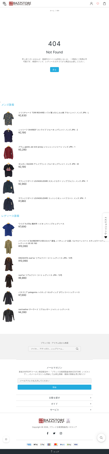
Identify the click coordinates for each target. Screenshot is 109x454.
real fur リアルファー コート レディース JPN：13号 (40, 275)
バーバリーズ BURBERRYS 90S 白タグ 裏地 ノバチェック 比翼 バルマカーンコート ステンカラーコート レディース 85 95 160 (61, 242)
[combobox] (54, 348)
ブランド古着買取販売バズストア (20, 4)
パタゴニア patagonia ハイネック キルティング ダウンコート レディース (49, 292)
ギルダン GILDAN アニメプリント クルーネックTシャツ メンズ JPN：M (48, 164)
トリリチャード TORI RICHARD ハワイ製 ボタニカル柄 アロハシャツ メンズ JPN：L (53, 112)
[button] (101, 438)
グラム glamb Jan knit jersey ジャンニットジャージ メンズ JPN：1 (46, 147)
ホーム (52, 10)
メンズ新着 (7, 104)
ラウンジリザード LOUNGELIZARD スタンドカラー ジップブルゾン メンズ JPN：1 (53, 181)
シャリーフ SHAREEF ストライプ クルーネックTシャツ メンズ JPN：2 (48, 130)
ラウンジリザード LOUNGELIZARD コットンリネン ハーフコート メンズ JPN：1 (52, 198)
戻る (54, 69)
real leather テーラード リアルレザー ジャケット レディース (44, 309)
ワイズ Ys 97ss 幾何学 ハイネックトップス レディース (41, 224)
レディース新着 (10, 215)
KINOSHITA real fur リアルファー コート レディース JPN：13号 (45, 258)
